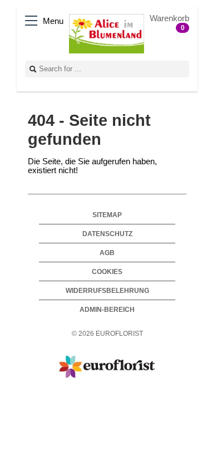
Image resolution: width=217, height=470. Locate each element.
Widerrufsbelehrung (107, 290)
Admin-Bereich (107, 309)
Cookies (107, 271)
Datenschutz (107, 233)
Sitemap (107, 214)
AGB (107, 252)
